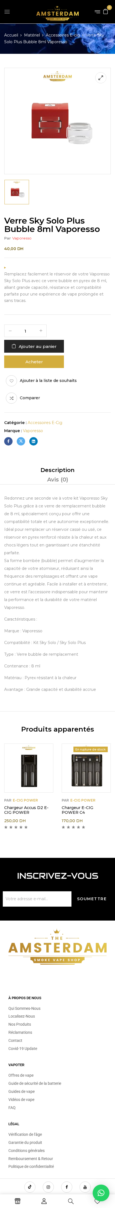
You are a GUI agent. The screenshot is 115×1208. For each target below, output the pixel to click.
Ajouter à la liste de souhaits (48, 380)
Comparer (30, 397)
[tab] (57, 470)
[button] (105, 11)
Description (57, 470)
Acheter (34, 361)
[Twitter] (21, 441)
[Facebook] (8, 441)
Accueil (11, 35)
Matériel (32, 35)
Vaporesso (22, 238)
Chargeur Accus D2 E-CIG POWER (26, 810)
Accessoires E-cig (63, 35)
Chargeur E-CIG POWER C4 (77, 810)
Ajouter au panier (38, 346)
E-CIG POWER (25, 800)
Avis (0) (57, 479)
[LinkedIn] (33, 441)
